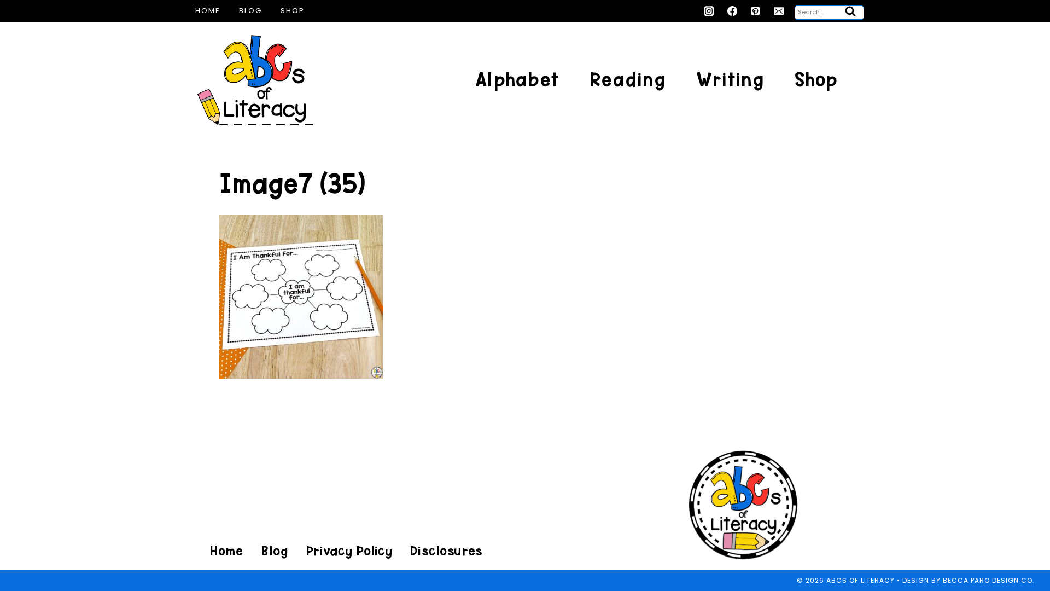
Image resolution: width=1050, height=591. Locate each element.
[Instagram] (709, 11)
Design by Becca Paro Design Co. (968, 580)
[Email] (779, 11)
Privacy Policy (349, 550)
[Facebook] (732, 11)
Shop (293, 10)
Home (207, 10)
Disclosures (446, 550)
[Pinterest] (755, 11)
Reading (628, 79)
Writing (730, 79)
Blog (250, 10)
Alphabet (517, 79)
